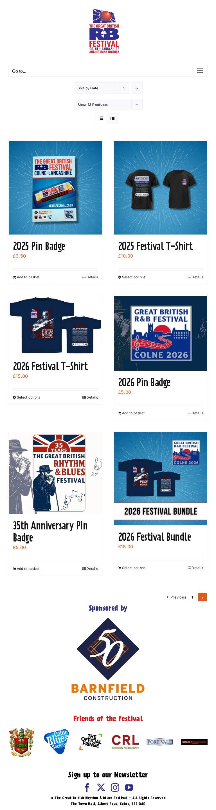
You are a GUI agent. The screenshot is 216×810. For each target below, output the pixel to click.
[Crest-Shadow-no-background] (21, 729)
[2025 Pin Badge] (55, 188)
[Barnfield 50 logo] (108, 619)
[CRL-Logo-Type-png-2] (125, 737)
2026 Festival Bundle (154, 536)
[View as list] (112, 118)
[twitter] (101, 787)
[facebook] (87, 787)
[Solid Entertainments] (194, 741)
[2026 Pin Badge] (160, 333)
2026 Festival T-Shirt (50, 366)
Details (92, 277)
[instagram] (115, 787)
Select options (133, 277)
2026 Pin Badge (144, 382)
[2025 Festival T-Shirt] (160, 188)
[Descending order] (137, 88)
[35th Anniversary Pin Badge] (55, 473)
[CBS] (56, 731)
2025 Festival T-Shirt (155, 246)
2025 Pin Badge (39, 246)
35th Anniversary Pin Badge (50, 531)
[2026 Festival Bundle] (160, 478)
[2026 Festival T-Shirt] (55, 325)
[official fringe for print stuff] (90, 732)
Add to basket (28, 277)
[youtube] (129, 787)
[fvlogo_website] (160, 740)
